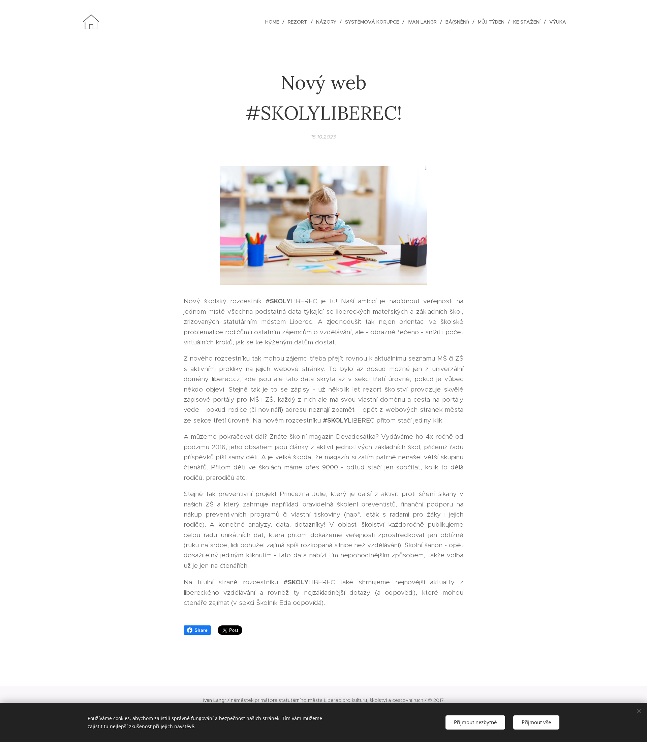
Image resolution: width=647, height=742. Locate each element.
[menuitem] (274, 21)
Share (201, 630)
